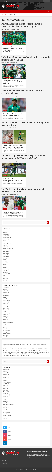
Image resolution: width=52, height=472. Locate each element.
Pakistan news (41, 352)
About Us (4, 460)
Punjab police (6, 355)
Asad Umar (9, 344)
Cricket (4, 346)
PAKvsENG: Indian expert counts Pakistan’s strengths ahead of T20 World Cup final (12, 48)
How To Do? (5, 245)
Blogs (4, 232)
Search (48, 222)
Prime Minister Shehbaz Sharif (30, 353)
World (4, 280)
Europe (4, 240)
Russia (4, 264)
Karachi (38, 348)
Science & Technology (7, 265)
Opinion (4, 258)
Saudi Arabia (12, 355)
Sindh (4, 267)
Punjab (4, 262)
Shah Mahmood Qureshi (19, 355)
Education (5, 235)
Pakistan (5, 43)
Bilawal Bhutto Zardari (35, 344)
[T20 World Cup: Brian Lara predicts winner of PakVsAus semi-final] (14, 203)
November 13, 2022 (14, 29)
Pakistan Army (38, 350)
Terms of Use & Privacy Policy (8, 461)
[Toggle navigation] (3, 11)
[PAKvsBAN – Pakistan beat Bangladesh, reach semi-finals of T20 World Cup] (14, 71)
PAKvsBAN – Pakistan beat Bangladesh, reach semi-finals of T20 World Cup (13, 81)
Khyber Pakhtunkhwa (7, 248)
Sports (9, 43)
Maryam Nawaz (6, 350)
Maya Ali (11, 350)
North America (6, 256)
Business (5, 234)
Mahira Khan (45, 348)
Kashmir (4, 246)
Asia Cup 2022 (13, 344)
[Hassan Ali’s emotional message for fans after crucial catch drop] (14, 105)
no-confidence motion (23, 350)
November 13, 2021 (14, 127)
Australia (23, 344)
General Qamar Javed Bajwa (28, 345)
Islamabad (32, 348)
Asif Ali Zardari (18, 344)
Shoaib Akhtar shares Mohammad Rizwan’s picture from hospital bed (13, 146)
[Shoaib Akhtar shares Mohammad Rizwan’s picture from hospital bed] (14, 137)
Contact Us (4, 463)
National (4, 254)
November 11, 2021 (14, 161)
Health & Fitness (6, 243)
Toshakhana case (26, 355)
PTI (38, 353)
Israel (36, 348)
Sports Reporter (5, 29)
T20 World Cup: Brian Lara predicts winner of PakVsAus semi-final (13, 213)
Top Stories (9, 77)
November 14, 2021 (14, 96)
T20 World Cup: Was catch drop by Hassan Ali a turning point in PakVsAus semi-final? (13, 180)
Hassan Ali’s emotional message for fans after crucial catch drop (13, 114)
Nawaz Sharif (16, 350)
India (16, 348)
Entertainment (6, 237)
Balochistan (5, 231)
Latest (4, 250)
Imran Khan (9, 348)
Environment (5, 239)
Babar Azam (28, 344)
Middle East (5, 251)
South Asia (5, 269)
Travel (4, 275)
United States (5, 278)
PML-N (10, 353)
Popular (4, 261)
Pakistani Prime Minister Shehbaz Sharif (31, 352)
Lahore (41, 348)
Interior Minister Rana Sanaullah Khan (23, 348)
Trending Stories (6, 277)
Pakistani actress (21, 352)
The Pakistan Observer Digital (29, 469)
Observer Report (5, 96)
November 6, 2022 (14, 62)
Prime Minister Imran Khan (18, 353)
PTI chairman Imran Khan (44, 353)
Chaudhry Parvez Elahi (42, 344)
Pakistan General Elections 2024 (13, 352)
